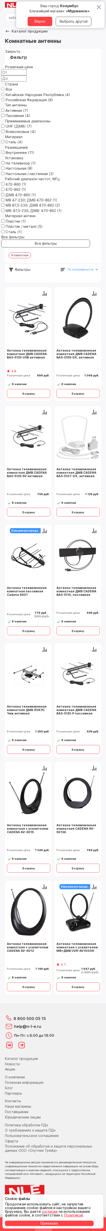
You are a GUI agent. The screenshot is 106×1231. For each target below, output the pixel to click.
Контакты (13, 1101)
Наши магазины (18, 1106)
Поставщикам (16, 1112)
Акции (10, 1069)
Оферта (11, 1141)
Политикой (73, 1215)
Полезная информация (24, 1082)
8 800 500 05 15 (30, 1018)
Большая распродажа (26, 530)
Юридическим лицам (23, 1117)
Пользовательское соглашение (32, 1136)
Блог (9, 1088)
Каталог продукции (21, 1058)
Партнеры (13, 1093)
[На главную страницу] (15, 5)
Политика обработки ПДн (26, 1125)
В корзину (28, 393)
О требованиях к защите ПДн (30, 1130)
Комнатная (19, 255)
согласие (50, 1211)
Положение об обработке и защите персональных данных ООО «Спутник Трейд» (48, 1148)
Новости (12, 1064)
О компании (15, 1077)
